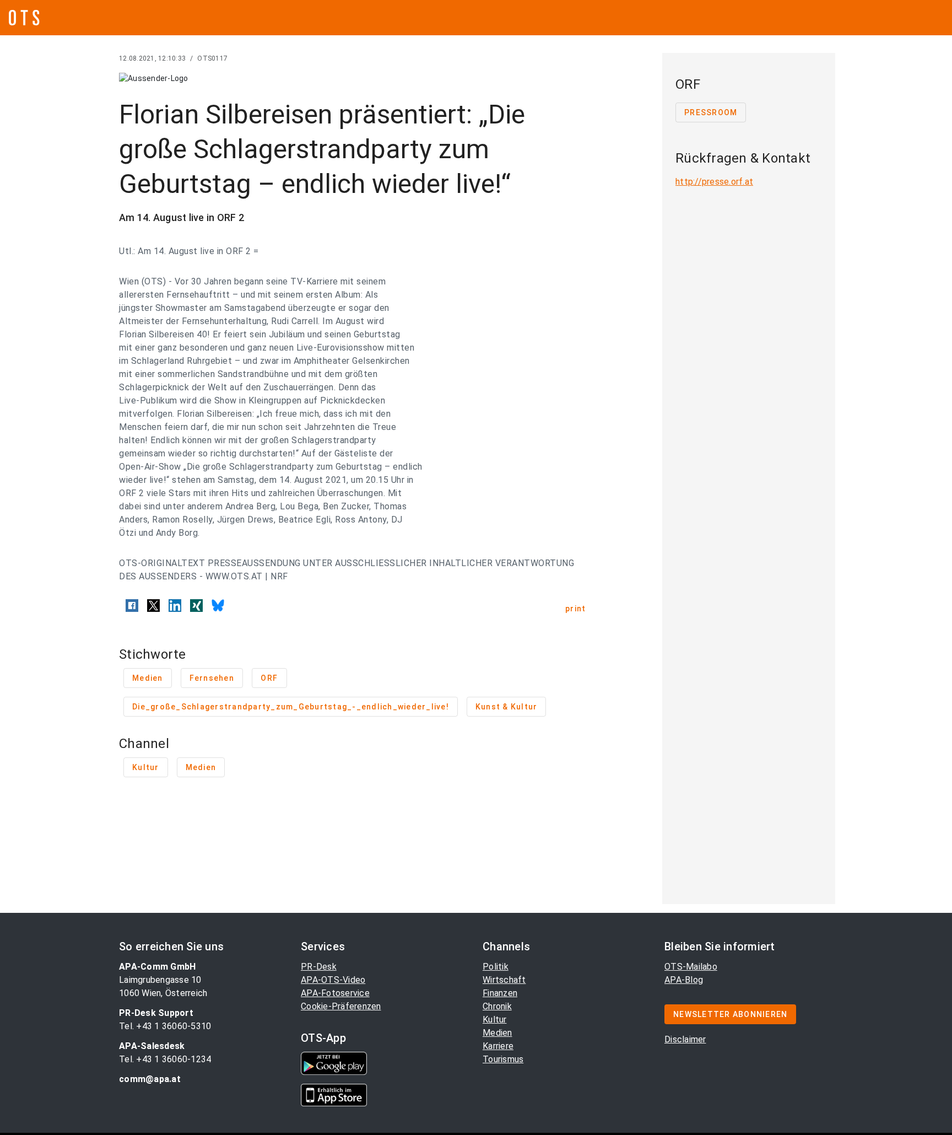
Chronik (497, 1006)
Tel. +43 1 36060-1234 (165, 1059)
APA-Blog (683, 980)
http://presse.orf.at (714, 181)
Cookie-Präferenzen (341, 1006)
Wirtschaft (504, 980)
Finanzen (500, 993)
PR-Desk (319, 966)
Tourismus (503, 1059)
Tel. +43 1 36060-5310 (165, 1026)
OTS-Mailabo (690, 966)
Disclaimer (685, 1039)
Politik (496, 966)
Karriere (498, 1046)
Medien (497, 1033)
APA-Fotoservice (335, 993)
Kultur (495, 1019)
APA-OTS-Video (333, 980)
